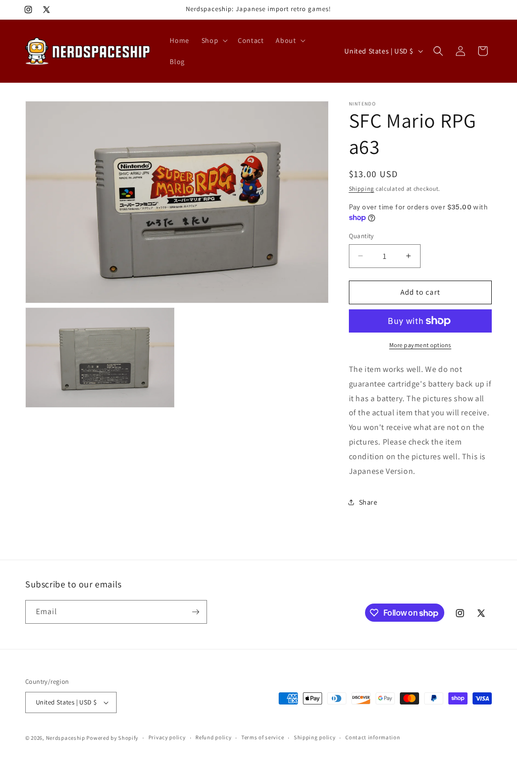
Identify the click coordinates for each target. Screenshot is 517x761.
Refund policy (213, 737)
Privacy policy (167, 737)
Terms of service (262, 737)
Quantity (361, 236)
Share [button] (368, 502)
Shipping (362, 188)
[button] (213, 40)
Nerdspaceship (65, 737)
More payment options (420, 345)
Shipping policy (315, 737)
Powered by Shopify (112, 737)
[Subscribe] (195, 612)
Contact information (372, 737)
